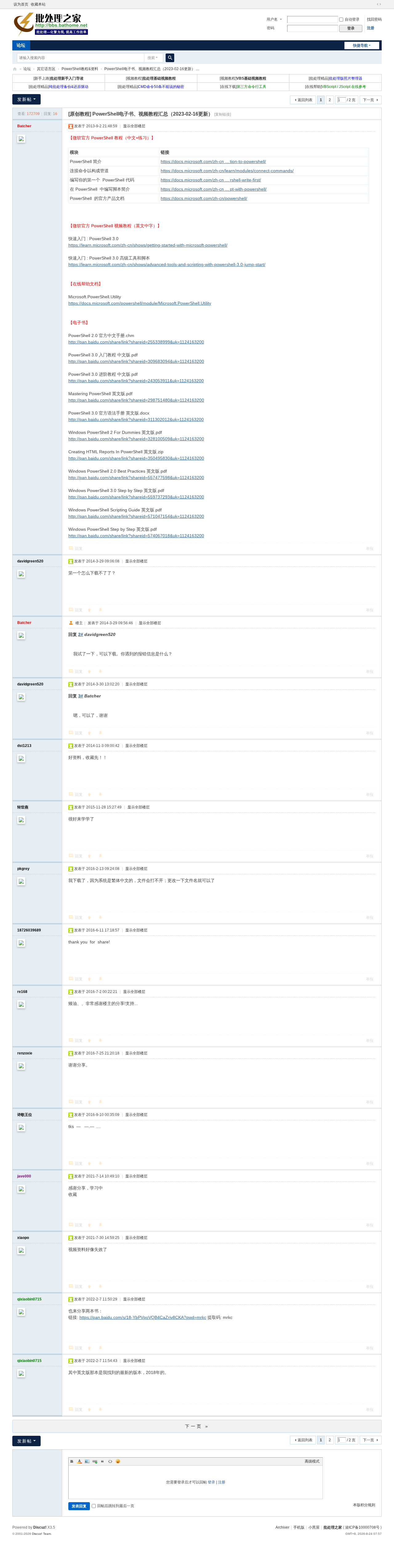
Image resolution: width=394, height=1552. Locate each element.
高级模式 (312, 1461)
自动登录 (352, 19)
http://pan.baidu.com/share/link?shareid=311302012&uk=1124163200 (136, 419)
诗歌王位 (24, 1115)
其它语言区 (46, 69)
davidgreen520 (30, 561)
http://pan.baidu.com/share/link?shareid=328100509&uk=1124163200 (136, 438)
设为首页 (21, 4)
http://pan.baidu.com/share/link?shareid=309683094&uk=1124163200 (136, 361)
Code (110, 1461)
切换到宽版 (379, 4)
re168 (22, 992)
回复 (78, 548)
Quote (102, 1461)
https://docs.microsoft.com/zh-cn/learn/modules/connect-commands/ (227, 170)
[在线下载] (243, 87)
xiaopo (23, 1238)
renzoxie (24, 1053)
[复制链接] (222, 114)
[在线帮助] (335, 87)
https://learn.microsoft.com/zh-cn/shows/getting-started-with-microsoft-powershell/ (147, 245)
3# (80, 695)
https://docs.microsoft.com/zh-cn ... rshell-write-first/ (211, 179)
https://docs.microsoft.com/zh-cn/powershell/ (204, 198)
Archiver (282, 1527)
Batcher (24, 126)
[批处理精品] (335, 78)
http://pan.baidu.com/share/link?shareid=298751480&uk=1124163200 (136, 400)
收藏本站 (38, 4)
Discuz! (39, 1527)
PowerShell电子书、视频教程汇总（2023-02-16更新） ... (151, 69)
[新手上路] (58, 78)
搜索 (151, 58)
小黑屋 (314, 1527)
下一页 (368, 100)
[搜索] (170, 58)
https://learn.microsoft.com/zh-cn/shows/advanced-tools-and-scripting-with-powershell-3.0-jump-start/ (166, 264)
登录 (211, 1482)
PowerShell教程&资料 (80, 69)
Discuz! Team (41, 1533)
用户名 (272, 19)
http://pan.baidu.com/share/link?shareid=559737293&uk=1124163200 (136, 496)
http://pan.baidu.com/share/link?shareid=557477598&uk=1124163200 (136, 477)
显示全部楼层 (134, 126)
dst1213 (24, 746)
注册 (370, 28)
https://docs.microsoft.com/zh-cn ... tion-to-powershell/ (213, 161)
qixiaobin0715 (29, 1299)
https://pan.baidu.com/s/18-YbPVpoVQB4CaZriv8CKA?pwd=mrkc (142, 1317)
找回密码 (374, 19)
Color (79, 1461)
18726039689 (29, 930)
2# (80, 634)
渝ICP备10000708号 (362, 1527)
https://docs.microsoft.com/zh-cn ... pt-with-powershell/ (214, 189)
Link (95, 1461)
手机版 (298, 1527)
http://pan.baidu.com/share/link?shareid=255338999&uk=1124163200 (136, 341)
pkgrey (23, 869)
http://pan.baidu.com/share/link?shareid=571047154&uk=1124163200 (136, 516)
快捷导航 (360, 45)
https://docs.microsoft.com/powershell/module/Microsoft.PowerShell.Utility (139, 303)
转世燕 (22, 807)
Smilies (118, 1461)
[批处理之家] (50, 24)
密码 (270, 28)
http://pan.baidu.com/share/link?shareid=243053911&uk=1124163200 (136, 380)
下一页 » (197, 1426)
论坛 (21, 45)
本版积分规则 (364, 1505)
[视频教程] (151, 78)
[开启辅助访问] (373, 4)
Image (87, 1461)
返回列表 (305, 100)
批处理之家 (14, 69)
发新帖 (24, 99)
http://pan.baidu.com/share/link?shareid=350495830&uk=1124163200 (136, 458)
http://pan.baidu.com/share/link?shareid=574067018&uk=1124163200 (136, 535)
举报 (369, 548)
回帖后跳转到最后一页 (115, 1506)
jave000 (24, 1176)
